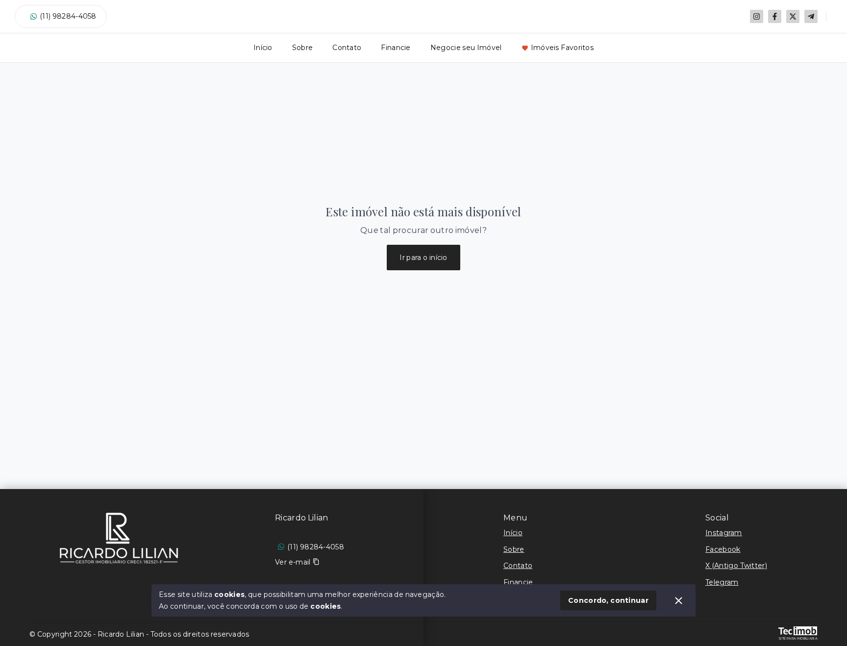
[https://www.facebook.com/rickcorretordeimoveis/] (774, 16)
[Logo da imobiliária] (118, 538)
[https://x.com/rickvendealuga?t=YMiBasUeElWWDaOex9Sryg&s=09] (792, 16)
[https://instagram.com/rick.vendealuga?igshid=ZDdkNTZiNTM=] (756, 16)
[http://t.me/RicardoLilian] (811, 16)
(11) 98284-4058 (68, 16)
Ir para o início (423, 257)
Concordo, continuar (608, 600)
